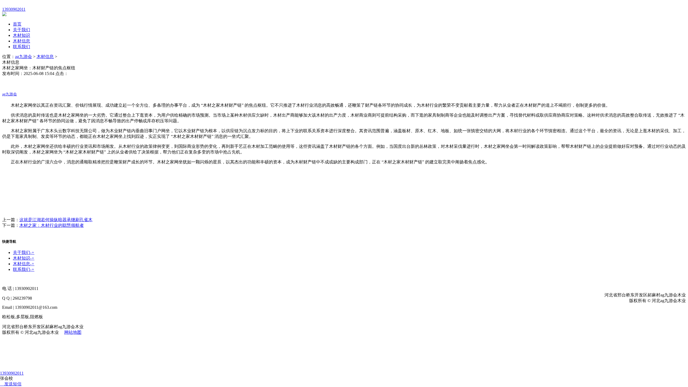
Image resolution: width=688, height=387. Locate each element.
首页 (17, 24)
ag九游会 (23, 56)
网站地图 (72, 332)
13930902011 (12, 373)
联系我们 (21, 46)
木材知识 (21, 35)
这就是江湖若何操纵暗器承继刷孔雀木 (55, 219)
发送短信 (13, 384)
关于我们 (21, 29)
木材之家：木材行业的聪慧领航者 (51, 225)
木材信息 (21, 41)
